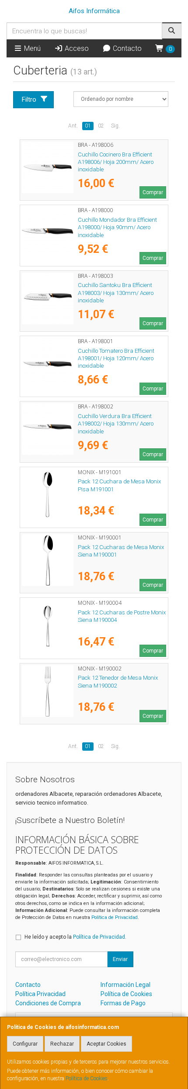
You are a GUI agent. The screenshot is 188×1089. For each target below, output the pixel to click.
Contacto (126, 48)
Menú (31, 48)
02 (101, 126)
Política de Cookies (87, 1078)
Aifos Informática (94, 11)
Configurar (25, 1044)
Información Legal (125, 984)
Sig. (115, 126)
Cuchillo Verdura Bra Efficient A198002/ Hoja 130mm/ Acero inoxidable (115, 424)
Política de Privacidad (114, 917)
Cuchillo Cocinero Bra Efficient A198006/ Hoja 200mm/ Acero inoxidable (115, 162)
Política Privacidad (40, 993)
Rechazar (62, 1044)
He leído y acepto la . (75, 937)
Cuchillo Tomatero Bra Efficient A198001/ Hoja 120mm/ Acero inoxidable (116, 358)
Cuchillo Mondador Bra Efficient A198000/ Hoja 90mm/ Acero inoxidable (117, 227)
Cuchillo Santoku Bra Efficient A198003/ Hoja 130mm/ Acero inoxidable (115, 293)
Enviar (120, 959)
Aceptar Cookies (106, 1044)
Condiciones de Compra (48, 1003)
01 (88, 126)
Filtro (29, 99)
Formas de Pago (123, 1003)
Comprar (153, 192)
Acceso (76, 48)
